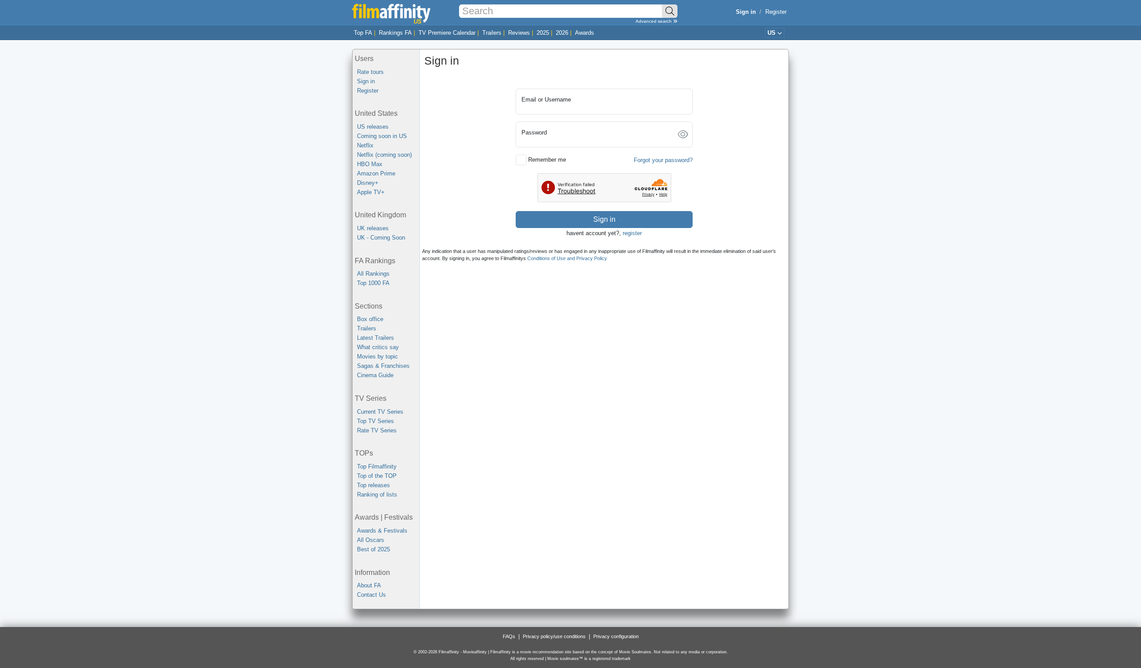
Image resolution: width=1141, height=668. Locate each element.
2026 (562, 32)
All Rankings (373, 273)
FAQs (509, 636)
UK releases (373, 228)
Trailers (491, 32)
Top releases (373, 485)
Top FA (363, 32)
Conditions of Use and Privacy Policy (567, 258)
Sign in (366, 81)
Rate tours (370, 72)
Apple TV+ (371, 192)
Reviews (519, 32)
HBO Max (369, 164)
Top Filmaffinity (377, 466)
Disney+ (367, 182)
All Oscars (370, 540)
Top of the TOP (377, 475)
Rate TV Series (377, 430)
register (632, 233)
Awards (584, 32)
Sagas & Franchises (383, 366)
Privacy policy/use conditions (554, 636)
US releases (373, 126)
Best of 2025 (373, 549)
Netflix (365, 145)
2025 (543, 32)
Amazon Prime (376, 173)
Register (776, 11)
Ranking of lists (377, 494)
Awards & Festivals (382, 530)
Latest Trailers (375, 337)
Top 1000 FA (373, 283)
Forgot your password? (663, 160)
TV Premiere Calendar (447, 32)
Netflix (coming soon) (384, 154)
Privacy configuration (616, 636)
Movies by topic (377, 356)
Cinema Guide (375, 375)
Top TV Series (375, 421)
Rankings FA (395, 32)
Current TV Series (380, 411)
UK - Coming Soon (381, 237)
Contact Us (371, 594)
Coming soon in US (382, 136)
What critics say (378, 347)
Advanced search (654, 21)
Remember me (547, 159)
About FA (369, 585)
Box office (370, 319)
